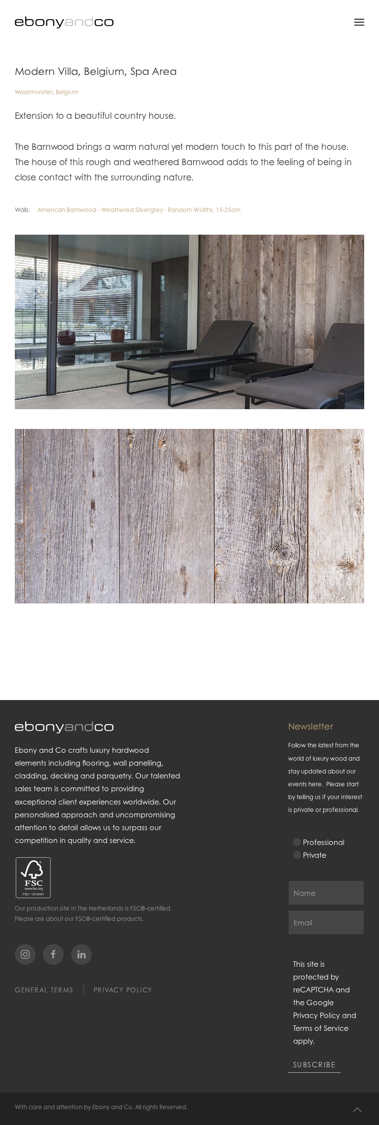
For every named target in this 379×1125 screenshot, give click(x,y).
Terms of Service (320, 1028)
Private (314, 855)
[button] (359, 22)
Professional (323, 842)
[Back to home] (64, 22)
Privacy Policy (123, 989)
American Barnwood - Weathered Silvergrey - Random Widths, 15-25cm (139, 210)
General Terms (44, 989)
